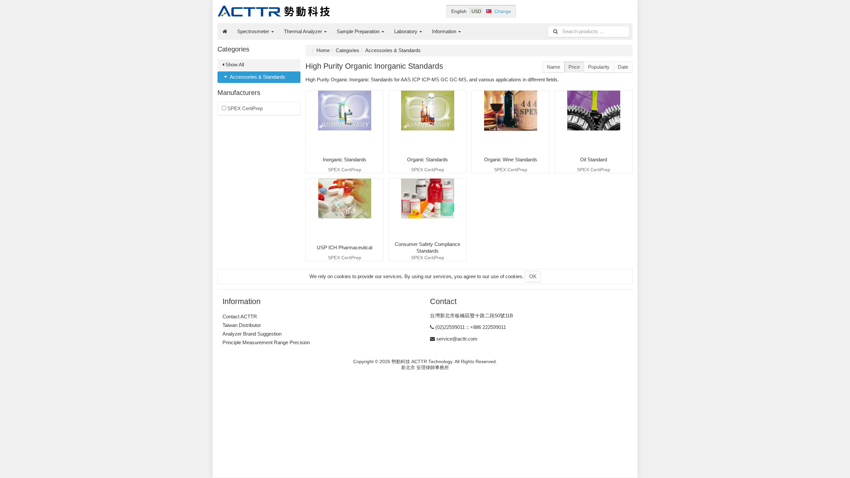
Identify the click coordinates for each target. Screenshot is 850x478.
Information (445, 31)
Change (502, 11)
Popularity (599, 67)
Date (623, 67)
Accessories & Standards (257, 77)
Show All (234, 64)
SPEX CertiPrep (244, 108)
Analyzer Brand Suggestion (252, 334)
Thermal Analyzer (303, 31)
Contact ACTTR (239, 316)
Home (323, 50)
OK (533, 276)
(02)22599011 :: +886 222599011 (470, 327)
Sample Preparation (359, 31)
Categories (347, 50)
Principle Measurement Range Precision (266, 342)
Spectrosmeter (254, 31)
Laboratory (406, 31)
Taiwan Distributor (241, 325)
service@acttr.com (456, 339)
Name (553, 67)
